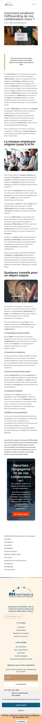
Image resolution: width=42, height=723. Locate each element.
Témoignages (8, 567)
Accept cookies (21, 705)
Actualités (7, 539)
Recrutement (8, 563)
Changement (8, 542)
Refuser (21, 710)
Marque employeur (20, 23)
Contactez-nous (14, 616)
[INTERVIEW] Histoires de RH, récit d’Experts (19, 536)
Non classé (8, 557)
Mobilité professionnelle (12, 554)
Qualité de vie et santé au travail (15, 560)
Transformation (9, 570)
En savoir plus (21, 514)
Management (8, 548)
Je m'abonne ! (21, 721)
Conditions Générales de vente (21, 659)
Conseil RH (8, 545)
